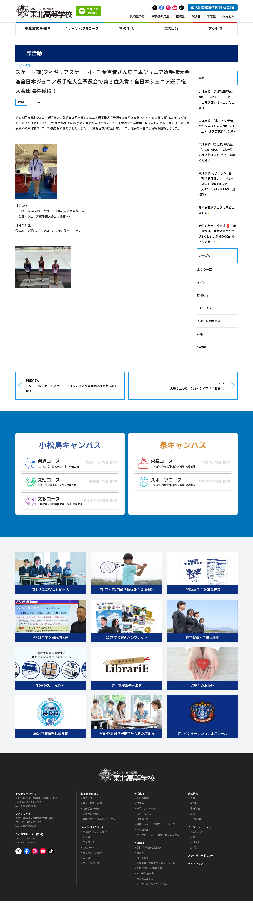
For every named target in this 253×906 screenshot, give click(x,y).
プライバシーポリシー (201, 855)
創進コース (89, 837)
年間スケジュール (146, 808)
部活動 (28, 65)
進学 (192, 798)
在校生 (180, 16)
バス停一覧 (143, 819)
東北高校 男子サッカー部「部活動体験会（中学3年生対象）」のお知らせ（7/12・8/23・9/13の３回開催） (217, 184)
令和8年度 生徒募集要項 (149, 847)
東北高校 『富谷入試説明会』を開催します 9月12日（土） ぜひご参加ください (217, 126)
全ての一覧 (204, 269)
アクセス (215, 28)
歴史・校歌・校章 (92, 803)
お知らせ (203, 295)
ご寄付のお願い (91, 814)
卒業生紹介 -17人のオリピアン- (99, 819)
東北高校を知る (38, 28)
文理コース (89, 842)
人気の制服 (143, 798)
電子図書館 (143, 829)
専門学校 (195, 808)
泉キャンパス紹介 (92, 852)
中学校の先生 (160, 16)
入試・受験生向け (209, 321)
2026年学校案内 (145, 873)
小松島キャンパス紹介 (95, 831)
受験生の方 (137, 16)
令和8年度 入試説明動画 (149, 868)
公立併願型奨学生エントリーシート (156, 863)
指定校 (193, 803)
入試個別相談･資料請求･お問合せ (214, 7)
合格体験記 (196, 819)
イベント (203, 282)
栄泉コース (89, 857)
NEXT (198, 386)
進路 (200, 334)
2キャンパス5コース (82, 28)
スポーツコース (91, 863)
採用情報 (228, 16)
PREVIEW (71, 385)
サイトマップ (195, 863)
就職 (192, 814)
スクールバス (144, 814)
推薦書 (140, 852)
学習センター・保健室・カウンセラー (157, 824)
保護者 (195, 16)
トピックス (204, 308)
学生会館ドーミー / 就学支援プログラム (158, 835)
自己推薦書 (143, 857)
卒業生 (211, 16)
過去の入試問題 (145, 879)
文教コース (89, 847)
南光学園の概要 (91, 808)
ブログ (18, 65)
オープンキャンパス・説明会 (152, 884)
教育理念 (87, 798)
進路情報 (171, 28)
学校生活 (126, 28)
